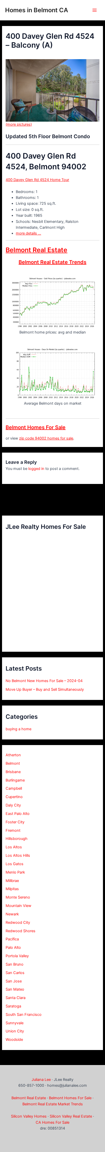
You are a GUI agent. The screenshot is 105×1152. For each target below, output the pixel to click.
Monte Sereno (18, 897)
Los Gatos (14, 864)
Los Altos (14, 847)
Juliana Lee (41, 1079)
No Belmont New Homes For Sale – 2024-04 (44, 681)
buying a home (18, 729)
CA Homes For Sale (52, 1122)
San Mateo (15, 989)
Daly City (13, 805)
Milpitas (12, 889)
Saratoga (13, 1006)
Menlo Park (15, 872)
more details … (28, 233)
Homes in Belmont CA (36, 10)
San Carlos (15, 972)
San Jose (14, 981)
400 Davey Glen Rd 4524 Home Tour (37, 179)
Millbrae (12, 880)
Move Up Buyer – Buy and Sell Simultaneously (45, 689)
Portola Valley (17, 956)
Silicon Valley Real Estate (71, 1116)
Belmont (13, 763)
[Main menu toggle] (94, 10)
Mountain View (18, 905)
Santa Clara (15, 997)
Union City (15, 1031)
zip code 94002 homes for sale (46, 438)
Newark (12, 914)
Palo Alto (13, 947)
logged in (36, 468)
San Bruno (14, 964)
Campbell (14, 788)
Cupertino (14, 797)
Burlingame (15, 780)
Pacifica (12, 939)
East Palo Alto (18, 813)
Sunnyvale (14, 1023)
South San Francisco (24, 1014)
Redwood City (18, 922)
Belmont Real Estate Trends (52, 262)
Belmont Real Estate (36, 250)
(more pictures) (19, 124)
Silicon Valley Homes (29, 1116)
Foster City (15, 822)
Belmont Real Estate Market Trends (52, 1104)
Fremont (13, 830)
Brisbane (13, 772)
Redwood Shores (20, 931)
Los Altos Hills (18, 855)
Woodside (14, 1039)
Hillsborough (17, 838)
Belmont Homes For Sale (35, 427)
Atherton (13, 755)
